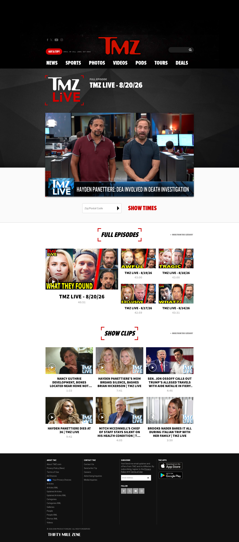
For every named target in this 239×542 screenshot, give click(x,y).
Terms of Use (53, 472)
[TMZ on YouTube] (135, 491)
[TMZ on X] (52, 40)
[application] (119, 155)
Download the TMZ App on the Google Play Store (170, 475)
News (52, 63)
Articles (50, 484)
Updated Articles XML (56, 495)
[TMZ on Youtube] (56, 39)
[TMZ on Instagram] (61, 40)
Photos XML (52, 519)
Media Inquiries (90, 480)
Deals (182, 63)
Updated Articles (54, 491)
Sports (73, 63)
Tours (161, 63)
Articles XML (52, 488)
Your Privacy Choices (61, 480)
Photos (97, 63)
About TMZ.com (54, 464)
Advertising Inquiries (93, 476)
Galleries (50, 507)
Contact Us (89, 464)
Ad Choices (52, 476)
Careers (87, 472)
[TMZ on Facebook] (47, 40)
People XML (52, 515)
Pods (141, 63)
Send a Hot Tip (90, 468)
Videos (120, 63)
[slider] (119, 196)
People (50, 511)
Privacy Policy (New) (56, 468)
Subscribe (148, 478)
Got (54, 52)
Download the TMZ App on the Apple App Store (170, 465)
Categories (52, 499)
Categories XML (54, 503)
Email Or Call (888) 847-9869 (77, 52)
